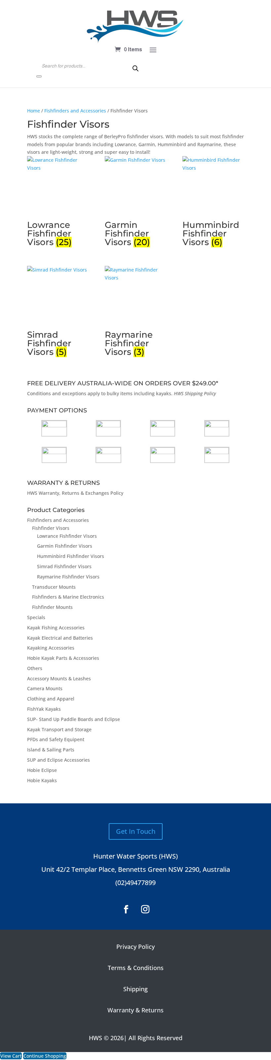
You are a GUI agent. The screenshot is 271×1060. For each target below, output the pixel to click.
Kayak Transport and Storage (59, 729)
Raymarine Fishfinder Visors (68, 576)
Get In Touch (135, 831)
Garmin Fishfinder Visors (64, 546)
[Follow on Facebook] (126, 909)
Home (33, 110)
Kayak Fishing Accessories (56, 627)
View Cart (10, 1056)
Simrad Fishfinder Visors (64, 566)
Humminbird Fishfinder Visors (70, 556)
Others (34, 668)
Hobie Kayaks (42, 780)
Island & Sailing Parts (50, 749)
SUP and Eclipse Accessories (58, 760)
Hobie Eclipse (42, 770)
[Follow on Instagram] (145, 909)
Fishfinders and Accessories (75, 110)
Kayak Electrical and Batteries (60, 638)
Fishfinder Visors (50, 528)
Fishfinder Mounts (52, 607)
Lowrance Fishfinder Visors (67, 536)
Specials (36, 617)
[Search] (39, 76)
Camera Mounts (44, 688)
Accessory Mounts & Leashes (59, 678)
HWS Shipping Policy (195, 393)
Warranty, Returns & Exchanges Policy (81, 493)
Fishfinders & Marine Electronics (68, 597)
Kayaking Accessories (50, 648)
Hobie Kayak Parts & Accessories (63, 658)
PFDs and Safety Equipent (55, 739)
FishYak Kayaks (44, 709)
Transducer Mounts (54, 587)
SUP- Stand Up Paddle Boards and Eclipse (73, 719)
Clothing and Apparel (50, 699)
